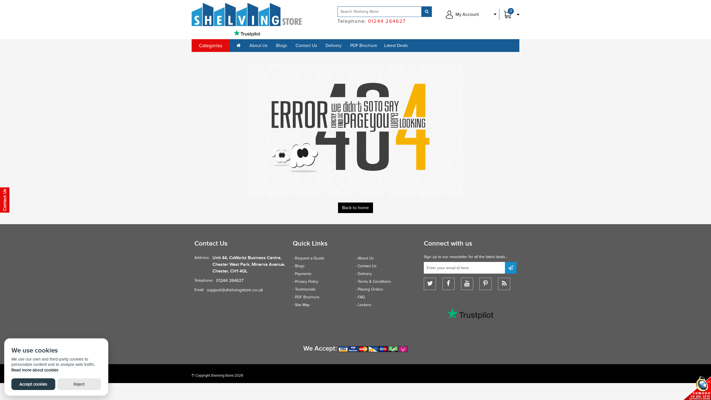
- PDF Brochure (306, 297)
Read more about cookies (34, 370)
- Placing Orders (369, 289)
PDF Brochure (363, 45)
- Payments (302, 273)
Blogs (281, 45)
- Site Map (301, 304)
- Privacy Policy (305, 281)
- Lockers (363, 304)
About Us (258, 45)
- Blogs (299, 266)
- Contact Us (366, 266)
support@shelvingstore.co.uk (235, 290)
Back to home (355, 208)
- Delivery (364, 273)
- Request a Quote (308, 258)
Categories (210, 45)
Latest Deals (396, 45)
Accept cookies (33, 384)
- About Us (365, 258)
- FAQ (360, 297)
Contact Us (306, 45)
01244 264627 (230, 280)
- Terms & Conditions (373, 281)
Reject (79, 384)
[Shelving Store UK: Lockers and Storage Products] (247, 14)
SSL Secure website (697, 388)
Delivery (334, 45)
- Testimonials (304, 289)
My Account (467, 14)
